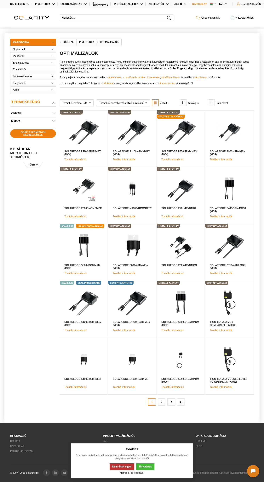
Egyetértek (145, 466)
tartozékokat (200, 77)
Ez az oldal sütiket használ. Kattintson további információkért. (222, 473)
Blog (199, 446)
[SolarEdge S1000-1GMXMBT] (132, 359)
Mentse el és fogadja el (132, 473)
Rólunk (15, 441)
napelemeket (114, 77)
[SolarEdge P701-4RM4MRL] (180, 188)
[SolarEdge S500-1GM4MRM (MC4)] (83, 245)
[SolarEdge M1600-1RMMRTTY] (132, 188)
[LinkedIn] (55, 472)
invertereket (153, 77)
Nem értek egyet (121, 466)
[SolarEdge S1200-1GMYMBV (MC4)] (132, 302)
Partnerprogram (21, 451)
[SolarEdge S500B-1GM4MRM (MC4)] (180, 302)
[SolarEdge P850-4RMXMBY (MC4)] (180, 132)
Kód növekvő (135, 103)
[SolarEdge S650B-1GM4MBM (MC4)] (180, 359)
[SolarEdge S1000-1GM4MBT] (83, 359)
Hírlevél (201, 441)
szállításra (107, 83)
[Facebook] (46, 472)
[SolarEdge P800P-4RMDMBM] (83, 188)
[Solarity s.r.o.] (33, 17)
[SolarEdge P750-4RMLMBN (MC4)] (229, 245)
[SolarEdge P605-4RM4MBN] (180, 245)
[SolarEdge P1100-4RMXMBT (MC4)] (132, 132)
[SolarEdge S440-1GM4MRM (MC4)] (229, 188)
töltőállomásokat (171, 77)
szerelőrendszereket (134, 77)
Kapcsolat (199, 4)
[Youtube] (64, 472)
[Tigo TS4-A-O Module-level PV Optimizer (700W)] (229, 359)
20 (85, 103)
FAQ (105, 441)
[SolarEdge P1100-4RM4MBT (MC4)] (83, 132)
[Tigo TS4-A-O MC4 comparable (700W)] (229, 302)
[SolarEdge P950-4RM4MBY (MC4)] (229, 132)
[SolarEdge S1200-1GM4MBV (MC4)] (83, 302)
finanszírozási (167, 83)
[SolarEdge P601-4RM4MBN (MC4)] (132, 245)
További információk (75, 159)
